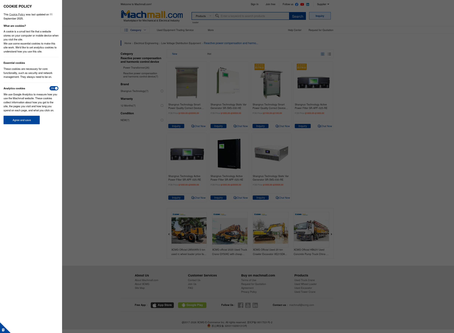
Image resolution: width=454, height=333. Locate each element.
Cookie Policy (17, 14)
